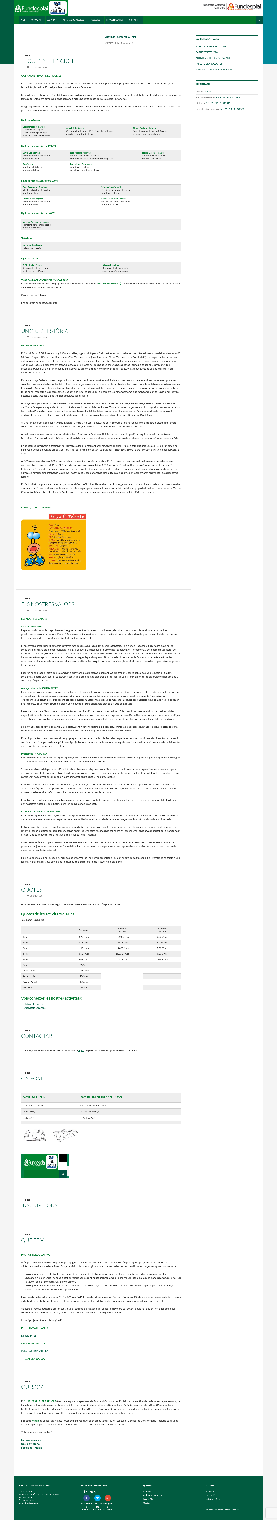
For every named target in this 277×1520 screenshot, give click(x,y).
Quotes (31, 889)
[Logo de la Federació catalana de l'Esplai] (232, 6)
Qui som (32, 1386)
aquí (81, 1050)
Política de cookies (231, 1509)
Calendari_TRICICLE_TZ (34, 1350)
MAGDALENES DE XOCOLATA (211, 46)
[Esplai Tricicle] (41, 9)
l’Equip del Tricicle (48, 61)
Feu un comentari (39, 67)
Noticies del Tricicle (214, 1499)
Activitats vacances (35, 1007)
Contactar (36, 1036)
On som (31, 1078)
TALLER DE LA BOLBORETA (209, 63)
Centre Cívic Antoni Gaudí (227, 97)
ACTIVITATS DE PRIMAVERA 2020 (213, 58)
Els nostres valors (31, 1439)
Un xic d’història (44, 331)
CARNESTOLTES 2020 (207, 52)
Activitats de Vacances (73, 20)
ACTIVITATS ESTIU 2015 (218, 103)
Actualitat (36, 20)
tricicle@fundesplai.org (28, 1503)
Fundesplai (210, 1495)
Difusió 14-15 (28, 1335)
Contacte (133, 20)
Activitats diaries (33, 1003)
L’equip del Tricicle (31, 1447)
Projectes (95, 20)
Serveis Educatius (114, 20)
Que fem (32, 1240)
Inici (23, 20)
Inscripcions (39, 1205)
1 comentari (36, 896)
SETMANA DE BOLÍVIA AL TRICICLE (214, 69)
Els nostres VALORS (47, 604)
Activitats (52, 20)
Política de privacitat (214, 1509)
